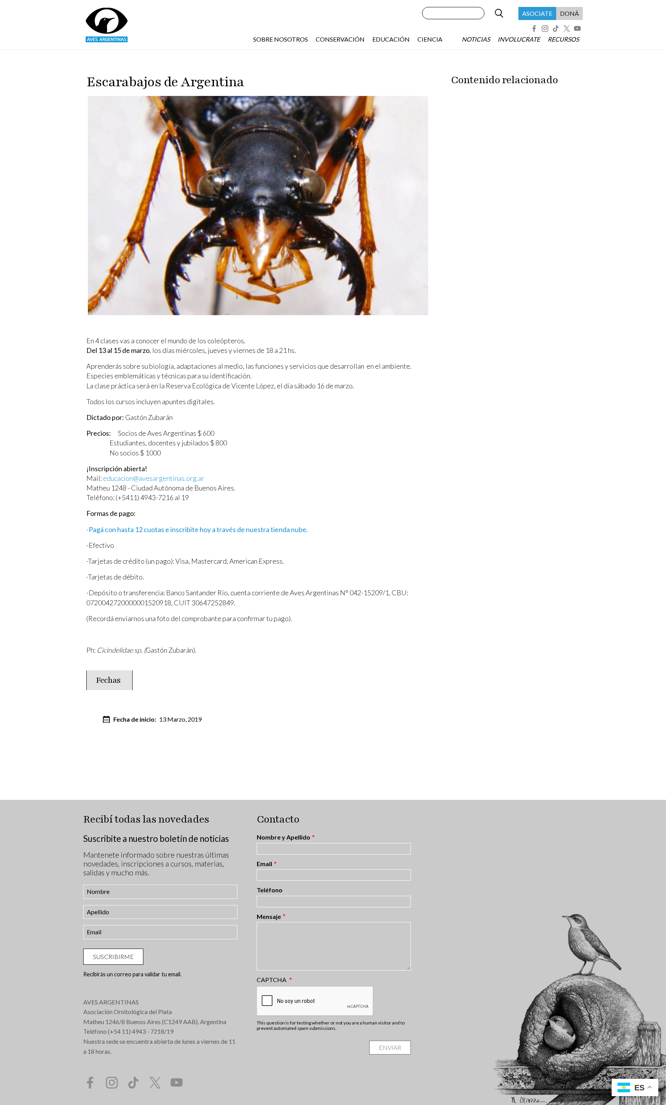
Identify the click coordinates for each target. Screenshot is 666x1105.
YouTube (577, 28)
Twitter (566, 28)
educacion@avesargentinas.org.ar (153, 478)
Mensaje (269, 916)
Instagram (545, 28)
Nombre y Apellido (283, 837)
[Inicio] (106, 24)
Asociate (537, 13)
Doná (569, 13)
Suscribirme (113, 956)
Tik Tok (555, 28)
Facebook (534, 28)
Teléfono (270, 890)
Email (264, 863)
